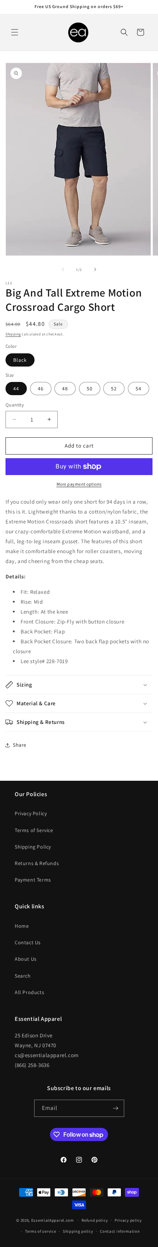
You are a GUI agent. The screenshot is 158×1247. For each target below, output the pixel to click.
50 (90, 388)
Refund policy (95, 1220)
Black (20, 360)
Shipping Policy (33, 846)
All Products (29, 992)
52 (114, 388)
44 (16, 388)
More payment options (79, 484)
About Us (26, 959)
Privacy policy (128, 1220)
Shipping (13, 334)
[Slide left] (63, 269)
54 (138, 388)
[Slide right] (95, 269)
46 (41, 388)
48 (65, 388)
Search (23, 975)
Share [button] (19, 745)
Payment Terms (33, 879)
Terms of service (40, 1231)
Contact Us (28, 942)
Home (22, 926)
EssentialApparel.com (52, 1219)
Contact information (120, 1231)
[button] (15, 32)
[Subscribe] (116, 1108)
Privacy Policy (31, 813)
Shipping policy (78, 1231)
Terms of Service (34, 830)
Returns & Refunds (37, 863)
